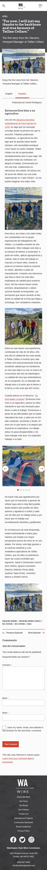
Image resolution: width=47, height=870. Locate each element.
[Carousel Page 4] (26, 490)
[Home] (21, 6)
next (42, 469)
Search (3, 5)
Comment (7, 665)
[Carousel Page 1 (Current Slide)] (18, 490)
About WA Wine (23, 797)
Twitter (22, 840)
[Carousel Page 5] (29, 490)
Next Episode (34, 633)
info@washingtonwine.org (23, 865)
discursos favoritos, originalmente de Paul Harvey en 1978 (20, 123)
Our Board (23, 805)
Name (5, 698)
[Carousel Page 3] (23, 490)
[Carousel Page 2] (21, 490)
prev (5, 469)
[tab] (8, 93)
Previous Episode (14, 633)
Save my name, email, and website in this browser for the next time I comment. (22, 729)
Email (5, 713)
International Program (23, 818)
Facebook (13, 840)
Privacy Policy (23, 831)
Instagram (31, 840)
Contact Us (23, 814)
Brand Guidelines (23, 827)
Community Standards (23, 822)
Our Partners (23, 810)
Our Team (23, 801)
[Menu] (41, 6)
